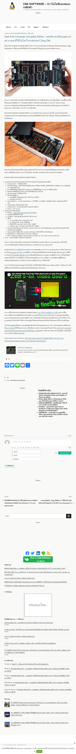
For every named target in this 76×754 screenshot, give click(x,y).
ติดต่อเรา (36, 27)
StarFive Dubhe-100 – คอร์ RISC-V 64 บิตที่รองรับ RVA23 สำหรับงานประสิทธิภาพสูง (28, 623)
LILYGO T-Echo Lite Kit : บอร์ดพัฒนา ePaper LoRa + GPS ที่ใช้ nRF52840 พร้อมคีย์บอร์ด (30, 643)
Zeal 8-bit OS (14, 252)
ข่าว (15, 27)
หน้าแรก (8, 27)
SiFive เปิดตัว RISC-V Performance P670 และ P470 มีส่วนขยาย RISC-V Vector (52, 400)
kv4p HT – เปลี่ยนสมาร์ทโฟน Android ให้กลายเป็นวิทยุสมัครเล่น (30, 664)
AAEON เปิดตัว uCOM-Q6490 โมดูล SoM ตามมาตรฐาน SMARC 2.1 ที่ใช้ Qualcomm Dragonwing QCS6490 (35, 582)
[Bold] (13, 448)
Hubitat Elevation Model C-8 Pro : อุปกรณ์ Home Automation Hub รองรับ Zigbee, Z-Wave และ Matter (53, 395)
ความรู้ (22, 27)
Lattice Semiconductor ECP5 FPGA (25, 213)
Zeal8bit (12, 325)
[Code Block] (31, 448)
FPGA (26, 170)
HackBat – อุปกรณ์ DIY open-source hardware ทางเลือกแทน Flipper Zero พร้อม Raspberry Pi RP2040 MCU (53, 409)
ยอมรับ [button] (39, 751)
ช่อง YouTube (9, 328)
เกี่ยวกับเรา (46, 27)
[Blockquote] (28, 448)
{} (35, 447)
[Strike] (20, 448)
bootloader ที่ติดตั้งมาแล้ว (20, 255)
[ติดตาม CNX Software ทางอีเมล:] (38, 559)
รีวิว (29, 27)
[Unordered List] (26, 448)
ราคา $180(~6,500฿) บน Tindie (47, 312)
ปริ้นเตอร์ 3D (16, 380)
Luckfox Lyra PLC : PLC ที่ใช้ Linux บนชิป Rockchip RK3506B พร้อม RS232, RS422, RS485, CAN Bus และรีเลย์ (36, 629)
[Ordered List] (23, 448)
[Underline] (18, 448)
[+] (38, 447)
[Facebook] (6, 359)
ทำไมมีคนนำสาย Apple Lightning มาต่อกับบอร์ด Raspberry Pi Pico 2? (24, 585)
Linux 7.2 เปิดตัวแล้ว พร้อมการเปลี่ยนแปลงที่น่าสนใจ (19, 578)
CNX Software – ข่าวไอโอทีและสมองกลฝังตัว (46, 5)
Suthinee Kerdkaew (21, 33)
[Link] (33, 448)
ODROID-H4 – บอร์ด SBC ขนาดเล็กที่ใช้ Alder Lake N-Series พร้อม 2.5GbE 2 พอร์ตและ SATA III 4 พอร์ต (53, 414)
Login (69, 435)
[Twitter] (9, 359)
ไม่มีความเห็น (31, 33)
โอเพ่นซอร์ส (22, 380)
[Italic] (15, 448)
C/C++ (8, 380)
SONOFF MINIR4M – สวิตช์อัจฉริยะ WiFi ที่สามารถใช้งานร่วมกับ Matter (53, 404)
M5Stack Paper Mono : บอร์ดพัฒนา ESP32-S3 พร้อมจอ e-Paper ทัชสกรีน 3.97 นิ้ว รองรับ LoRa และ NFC (34, 568)
